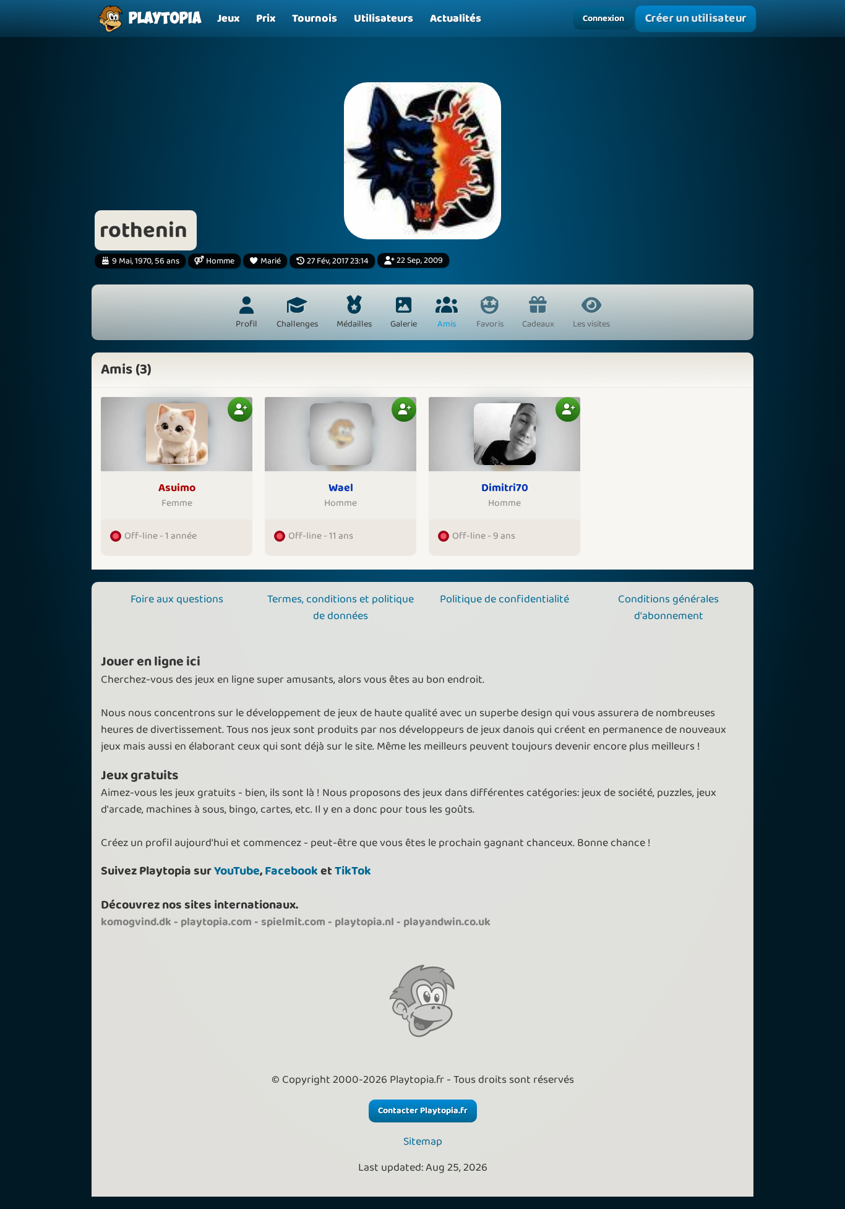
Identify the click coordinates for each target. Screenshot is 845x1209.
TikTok (353, 871)
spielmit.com (293, 922)
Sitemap (422, 1142)
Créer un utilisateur (696, 18)
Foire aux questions (177, 599)
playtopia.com (216, 922)
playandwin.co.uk (447, 922)
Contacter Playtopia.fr (423, 1110)
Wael (340, 488)
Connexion (603, 18)
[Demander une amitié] (240, 409)
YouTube (237, 871)
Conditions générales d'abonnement (668, 608)
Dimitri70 (504, 488)
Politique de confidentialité (504, 599)
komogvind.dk (136, 922)
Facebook (291, 871)
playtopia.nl (364, 922)
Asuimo (176, 488)
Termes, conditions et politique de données (340, 608)
